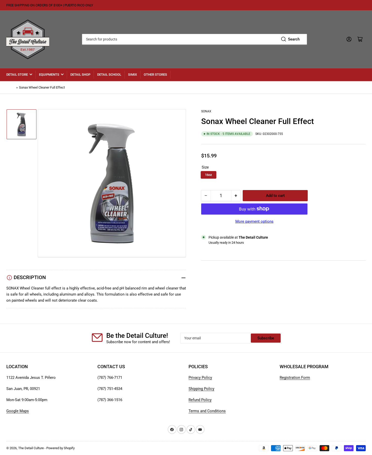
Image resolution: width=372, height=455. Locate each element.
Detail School (109, 74)
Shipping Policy (201, 388)
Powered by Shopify (60, 448)
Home (10, 87)
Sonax (206, 111)
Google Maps (17, 411)
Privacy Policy (200, 377)
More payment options (254, 221)
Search (294, 39)
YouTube (208, 271)
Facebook (209, 289)
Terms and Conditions (207, 411)
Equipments (49, 74)
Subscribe (265, 338)
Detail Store (17, 74)
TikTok (207, 277)
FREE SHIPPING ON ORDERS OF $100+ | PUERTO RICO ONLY (49, 5)
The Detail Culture (31, 448)
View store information (226, 248)
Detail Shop (80, 74)
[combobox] (194, 39)
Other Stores (155, 74)
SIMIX (132, 74)
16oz (208, 174)
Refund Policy (200, 400)
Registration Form (295, 377)
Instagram (209, 283)
